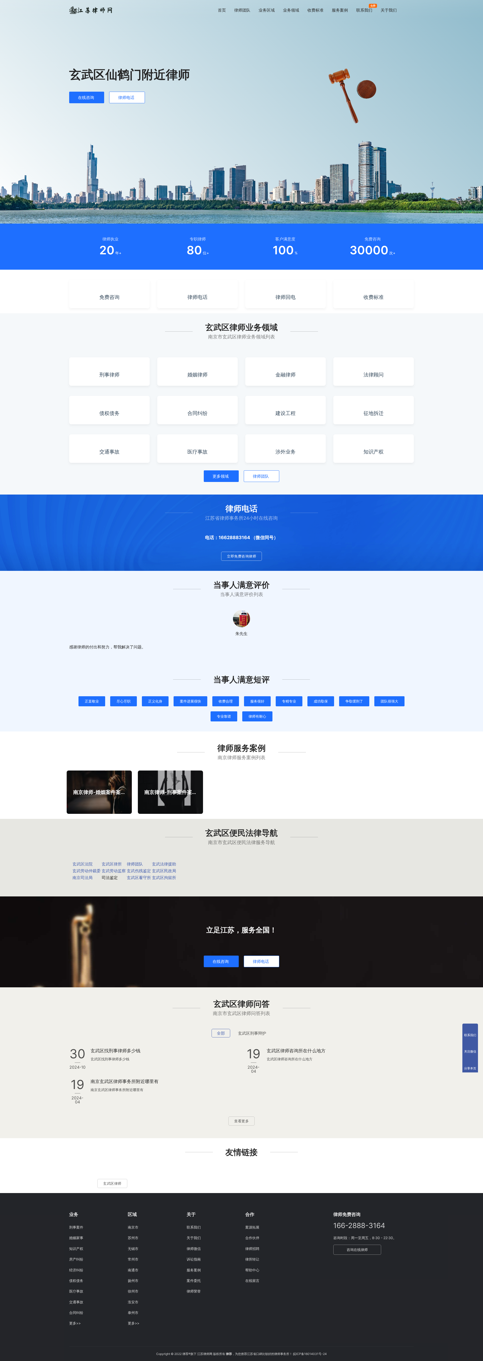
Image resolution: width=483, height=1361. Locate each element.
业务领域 (291, 10)
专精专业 (289, 701)
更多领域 (221, 476)
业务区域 (267, 10)
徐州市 (133, 1291)
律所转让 (252, 1259)
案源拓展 (252, 1227)
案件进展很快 (190, 701)
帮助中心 (252, 1270)
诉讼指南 (194, 1259)
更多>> (75, 1323)
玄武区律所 (112, 863)
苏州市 (133, 1238)
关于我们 (389, 10)
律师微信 (194, 1248)
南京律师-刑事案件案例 (170, 792)
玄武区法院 (82, 863)
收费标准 (315, 10)
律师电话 (126, 97)
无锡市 (133, 1248)
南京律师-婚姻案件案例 (99, 792)
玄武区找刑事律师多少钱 (115, 1050)
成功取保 (321, 701)
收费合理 (226, 701)
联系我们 (364, 10)
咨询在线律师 (357, 1249)
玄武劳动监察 (114, 870)
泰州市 (133, 1312)
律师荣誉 (194, 1291)
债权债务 (76, 1280)
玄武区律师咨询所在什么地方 (296, 1050)
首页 (222, 10)
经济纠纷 (76, 1270)
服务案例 (340, 10)
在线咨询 (86, 97)
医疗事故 (76, 1291)
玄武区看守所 (139, 877)
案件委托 (194, 1280)
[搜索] (411, 10)
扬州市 (133, 1280)
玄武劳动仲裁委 (86, 870)
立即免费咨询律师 (241, 556)
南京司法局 (82, 877)
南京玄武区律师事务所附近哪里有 (124, 1081)
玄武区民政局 (164, 870)
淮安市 (133, 1302)
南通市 (133, 1270)
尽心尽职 (123, 701)
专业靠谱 (224, 716)
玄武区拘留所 (164, 877)
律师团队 (242, 10)
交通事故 (76, 1302)
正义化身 (155, 701)
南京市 (133, 1227)
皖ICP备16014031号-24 (310, 1354)
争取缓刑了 (354, 701)
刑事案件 (76, 1227)
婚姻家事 (76, 1238)
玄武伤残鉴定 (139, 870)
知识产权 (76, 1248)
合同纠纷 (76, 1312)
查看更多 (241, 1121)
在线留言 (252, 1280)
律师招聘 (252, 1248)
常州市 (133, 1259)
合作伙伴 (252, 1238)
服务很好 (257, 701)
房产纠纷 (76, 1259)
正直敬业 (92, 701)
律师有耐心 (257, 716)
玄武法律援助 (164, 863)
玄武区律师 (112, 1183)
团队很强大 (389, 701)
